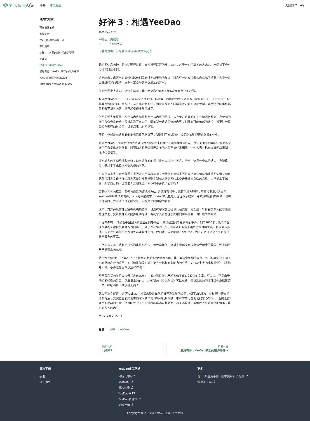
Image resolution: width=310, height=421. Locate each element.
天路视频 (124, 405)
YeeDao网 (124, 393)
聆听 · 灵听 (125, 376)
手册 (43, 5)
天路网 (289, 5)
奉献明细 (44, 46)
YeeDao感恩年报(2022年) (53, 77)
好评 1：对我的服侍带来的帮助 (56, 52)
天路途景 (124, 388)
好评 (112, 329)
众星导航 (124, 382)
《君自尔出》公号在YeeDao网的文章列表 (125, 51)
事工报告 (56, 5)
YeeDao (124, 329)
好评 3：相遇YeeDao (51, 65)
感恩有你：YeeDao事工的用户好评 (59, 71)
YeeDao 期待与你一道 (51, 40)
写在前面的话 (47, 27)
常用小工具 (204, 382)
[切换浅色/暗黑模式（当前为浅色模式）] (302, 5)
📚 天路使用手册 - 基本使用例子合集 (221, 376)
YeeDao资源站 (127, 399)
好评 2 (43, 58)
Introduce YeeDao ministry (55, 84)
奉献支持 (44, 33)
